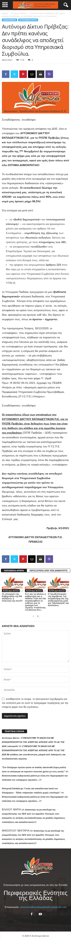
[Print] (40, 74)
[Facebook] (5, 74)
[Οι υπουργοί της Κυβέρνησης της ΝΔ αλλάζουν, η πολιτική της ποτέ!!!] (12, 584)
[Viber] (49, 74)
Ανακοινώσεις (9, 20)
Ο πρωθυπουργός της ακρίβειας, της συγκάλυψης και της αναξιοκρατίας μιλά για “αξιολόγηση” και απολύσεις (58, 599)
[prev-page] (33, 616)
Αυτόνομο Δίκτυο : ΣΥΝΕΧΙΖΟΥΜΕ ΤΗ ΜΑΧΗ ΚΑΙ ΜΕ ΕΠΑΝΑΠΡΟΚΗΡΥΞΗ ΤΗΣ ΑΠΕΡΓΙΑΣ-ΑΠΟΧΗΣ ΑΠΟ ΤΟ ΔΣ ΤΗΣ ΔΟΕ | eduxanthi (33, 742)
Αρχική (5, 13)
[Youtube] (40, 914)
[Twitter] (14, 74)
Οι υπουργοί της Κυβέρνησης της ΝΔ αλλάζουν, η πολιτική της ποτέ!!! (12, 597)
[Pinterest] (23, 74)
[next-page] (38, 616)
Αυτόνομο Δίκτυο (19, 13)
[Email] (32, 74)
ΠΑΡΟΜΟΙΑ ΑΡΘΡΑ (14, 570)
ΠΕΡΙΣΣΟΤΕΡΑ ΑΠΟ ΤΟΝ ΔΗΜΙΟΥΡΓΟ (48, 570)
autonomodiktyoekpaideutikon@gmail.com (43, 907)
